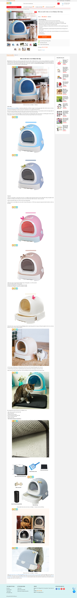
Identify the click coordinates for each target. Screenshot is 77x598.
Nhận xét (16, 55)
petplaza (39, 574)
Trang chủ (8, 9)
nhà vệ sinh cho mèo (23, 576)
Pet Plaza (22, 574)
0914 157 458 (12, 0)
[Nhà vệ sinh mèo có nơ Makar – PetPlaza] (9, 44)
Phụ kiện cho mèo (14, 9)
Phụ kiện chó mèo (28, 574)
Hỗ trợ (58, 0)
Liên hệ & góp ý (62, 0)
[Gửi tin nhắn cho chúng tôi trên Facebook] (74, 591)
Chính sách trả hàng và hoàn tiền (22, 591)
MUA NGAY (44, 36)
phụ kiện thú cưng (34, 574)
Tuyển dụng (8, 591)
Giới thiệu (8, 588)
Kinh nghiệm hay (67, 0)
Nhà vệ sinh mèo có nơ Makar (14, 574)
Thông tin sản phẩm (10, 55)
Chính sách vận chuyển (21, 589)
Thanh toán (19, 588)
